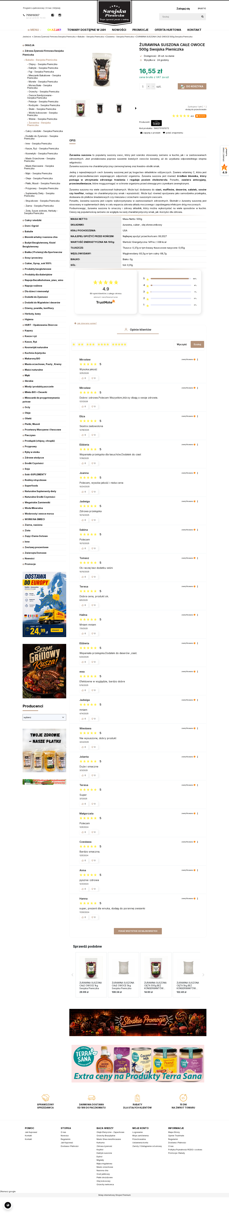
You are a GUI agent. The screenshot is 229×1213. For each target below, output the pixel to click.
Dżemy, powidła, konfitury (39, 308)
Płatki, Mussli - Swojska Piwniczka (43, 183)
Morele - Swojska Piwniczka (43, 81)
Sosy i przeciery (34, 257)
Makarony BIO (32, 358)
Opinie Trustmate (176, 1135)
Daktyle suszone (104, 1153)
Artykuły (56, 8)
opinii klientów (106, 293)
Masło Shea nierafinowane (109, 1139)
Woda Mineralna (34, 508)
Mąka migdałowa (104, 1163)
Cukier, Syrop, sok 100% (38, 263)
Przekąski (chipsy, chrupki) (40, 440)
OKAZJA (29, 45)
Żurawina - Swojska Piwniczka (39, 123)
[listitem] (91, 974)
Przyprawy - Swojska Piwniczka (42, 188)
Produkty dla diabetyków (38, 274)
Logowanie (137, 1132)
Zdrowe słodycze (34, 457)
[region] (137, 1063)
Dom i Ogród (31, 225)
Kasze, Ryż (31, 341)
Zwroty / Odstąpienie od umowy (147, 1146)
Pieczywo (30, 435)
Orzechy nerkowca (105, 1184)
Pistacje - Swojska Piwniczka (43, 101)
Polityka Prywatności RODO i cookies (185, 1149)
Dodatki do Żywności (36, 297)
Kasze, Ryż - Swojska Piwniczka (42, 148)
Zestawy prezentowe (36, 547)
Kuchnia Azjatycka (35, 353)
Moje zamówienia (140, 1135)
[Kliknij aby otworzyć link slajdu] (137, 1063)
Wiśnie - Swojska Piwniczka (43, 119)
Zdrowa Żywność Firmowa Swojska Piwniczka (43, 52)
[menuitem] (34, 30)
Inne (27, 541)
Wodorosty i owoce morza (39, 513)
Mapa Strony (174, 1132)
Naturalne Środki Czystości (40, 496)
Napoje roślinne (33, 285)
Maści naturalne (34, 369)
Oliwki (28, 418)
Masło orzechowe (105, 1167)
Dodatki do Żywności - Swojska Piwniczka (41, 137)
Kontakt (28, 1135)
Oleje (28, 412)
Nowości (29, 558)
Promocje (30, 564)
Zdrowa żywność (104, 1146)
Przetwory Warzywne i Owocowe (43, 429)
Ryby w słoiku (32, 452)
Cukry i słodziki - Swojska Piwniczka (44, 131)
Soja (27, 468)
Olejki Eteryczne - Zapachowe (110, 1132)
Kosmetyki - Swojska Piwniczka (42, 153)
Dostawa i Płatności (70, 1146)
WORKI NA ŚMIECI (35, 519)
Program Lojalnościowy (33, 8)
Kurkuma (101, 1142)
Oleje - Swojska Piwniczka (39, 178)
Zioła (27, 530)
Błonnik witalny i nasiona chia (41, 237)
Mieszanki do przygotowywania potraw (41, 399)
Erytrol (99, 1156)
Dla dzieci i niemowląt (37, 291)
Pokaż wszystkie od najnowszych (137, 931)
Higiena (29, 319)
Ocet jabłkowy (103, 1174)
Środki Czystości (34, 463)
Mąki (27, 375)
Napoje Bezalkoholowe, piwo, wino (44, 280)
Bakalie (29, 231)
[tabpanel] (137, 210)
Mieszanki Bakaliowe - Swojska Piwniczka (44, 76)
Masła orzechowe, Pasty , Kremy (43, 364)
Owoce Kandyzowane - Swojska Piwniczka (40, 96)
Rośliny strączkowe (35, 480)
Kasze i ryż (31, 336)
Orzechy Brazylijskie (106, 1135)
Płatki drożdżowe (105, 1177)
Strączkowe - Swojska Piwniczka (43, 200)
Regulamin (65, 1139)
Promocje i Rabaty (176, 1153)
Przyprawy (31, 446)
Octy (27, 407)
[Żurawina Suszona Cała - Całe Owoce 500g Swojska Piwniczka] (80, 108)
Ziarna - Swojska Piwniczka (40, 205)
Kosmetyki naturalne (36, 347)
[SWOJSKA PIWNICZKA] (156, 123)
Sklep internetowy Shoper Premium (114, 1195)
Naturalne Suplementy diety (40, 491)
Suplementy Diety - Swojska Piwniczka (39, 194)
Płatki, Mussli (32, 424)
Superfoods (31, 485)
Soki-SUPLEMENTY (35, 474)
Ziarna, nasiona (33, 525)
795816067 (35, 16)
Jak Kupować (31, 1132)
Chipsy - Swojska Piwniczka (43, 64)
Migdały (100, 1160)
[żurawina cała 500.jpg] (119, 108)
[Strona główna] (114, 13)
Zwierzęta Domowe (35, 553)
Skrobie (29, 381)
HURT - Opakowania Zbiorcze (41, 325)
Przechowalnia (139, 1139)
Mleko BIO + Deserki (36, 392)
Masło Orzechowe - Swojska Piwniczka (39, 159)
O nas (48, 8)
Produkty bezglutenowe (38, 269)
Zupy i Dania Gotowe (36, 536)
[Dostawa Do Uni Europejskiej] (44, 604)
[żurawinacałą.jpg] (100, 108)
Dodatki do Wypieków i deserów (42, 302)
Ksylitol (100, 1149)
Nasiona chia (102, 1170)
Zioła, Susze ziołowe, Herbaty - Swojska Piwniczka (41, 212)
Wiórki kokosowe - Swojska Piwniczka (42, 114)
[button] (183, 116)
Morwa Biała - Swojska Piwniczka (39, 86)
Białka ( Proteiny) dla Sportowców (43, 252)
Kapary (29, 330)
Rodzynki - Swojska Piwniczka (44, 105)
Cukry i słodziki (33, 220)
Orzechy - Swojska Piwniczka (44, 91)
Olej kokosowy (103, 1181)
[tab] (73, 140)
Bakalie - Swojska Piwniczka (41, 59)
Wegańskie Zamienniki (37, 502)
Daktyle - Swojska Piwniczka (43, 68)
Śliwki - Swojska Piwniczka (42, 109)
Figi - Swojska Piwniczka (41, 71)
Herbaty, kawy (33, 313)
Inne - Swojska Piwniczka (39, 143)
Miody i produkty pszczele (39, 386)
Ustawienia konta (140, 1142)
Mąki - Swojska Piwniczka (39, 173)
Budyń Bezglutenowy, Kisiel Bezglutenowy (39, 244)
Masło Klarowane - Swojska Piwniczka (39, 167)
